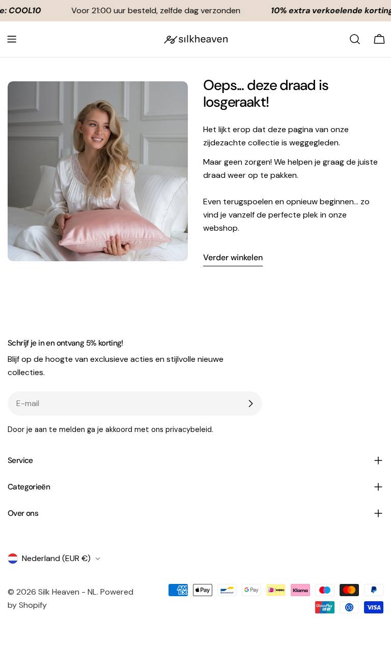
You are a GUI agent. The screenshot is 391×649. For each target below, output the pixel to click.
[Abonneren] (250, 403)
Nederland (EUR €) (56, 558)
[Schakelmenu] (12, 39)
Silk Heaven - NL (67, 591)
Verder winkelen (233, 257)
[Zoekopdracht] (355, 39)
